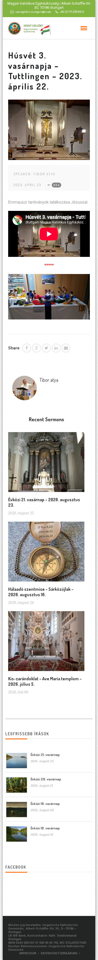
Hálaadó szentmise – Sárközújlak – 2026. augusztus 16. (41, 591)
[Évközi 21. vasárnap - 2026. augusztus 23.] (46, 464)
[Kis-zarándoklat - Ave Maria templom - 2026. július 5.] (46, 643)
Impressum (27, 953)
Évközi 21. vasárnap (45, 754)
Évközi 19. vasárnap (45, 803)
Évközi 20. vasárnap (45, 779)
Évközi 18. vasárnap (45, 828)
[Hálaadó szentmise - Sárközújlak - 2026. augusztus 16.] (46, 553)
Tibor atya (44, 174)
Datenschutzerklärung (59, 953)
